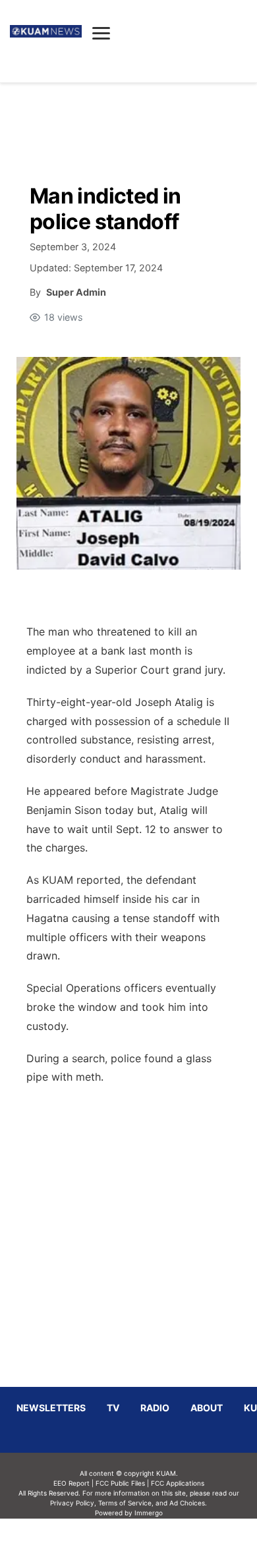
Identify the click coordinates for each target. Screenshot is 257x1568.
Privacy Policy (72, 1503)
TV (113, 1407)
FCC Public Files (120, 1483)
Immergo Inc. (148, 1543)
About (206, 1407)
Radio (154, 1407)
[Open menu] (101, 33)
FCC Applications (177, 1483)
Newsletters (51, 1407)
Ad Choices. (188, 1503)
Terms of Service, (126, 1503)
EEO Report (71, 1483)
